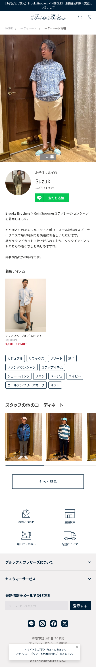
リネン (40, 376)
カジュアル (15, 358)
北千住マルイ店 (46, 172)
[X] (64, 623)
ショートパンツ (18, 376)
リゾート (56, 358)
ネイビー (75, 376)
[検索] (80, 16)
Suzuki (43, 181)
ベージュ (56, 376)
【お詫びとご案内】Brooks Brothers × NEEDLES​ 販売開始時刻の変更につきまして (48, 5)
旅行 (71, 358)
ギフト (55, 385)
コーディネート (27, 28)
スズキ (39, 187)
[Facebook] (53, 623)
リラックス (36, 358)
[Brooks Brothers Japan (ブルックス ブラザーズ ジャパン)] (48, 16)
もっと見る (48, 481)
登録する (80, 605)
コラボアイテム (52, 367)
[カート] (90, 16)
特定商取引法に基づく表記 (48, 638)
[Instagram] (42, 623)
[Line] (31, 623)
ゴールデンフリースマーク (26, 385)
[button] (6, 16)
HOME (9, 28)
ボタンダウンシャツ (21, 367)
